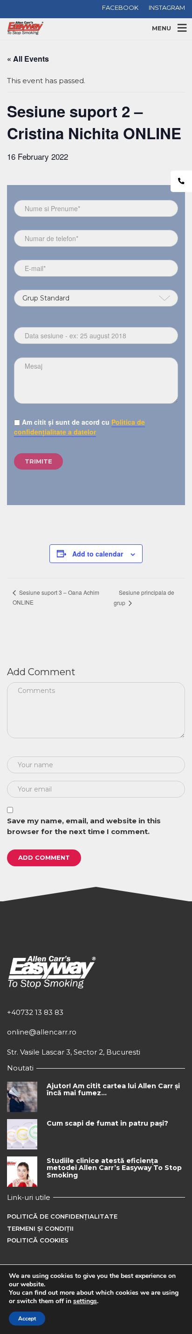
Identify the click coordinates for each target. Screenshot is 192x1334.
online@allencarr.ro (41, 1031)
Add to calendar (97, 553)
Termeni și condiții (40, 1228)
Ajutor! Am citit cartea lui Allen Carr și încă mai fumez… (113, 1089)
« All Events (28, 58)
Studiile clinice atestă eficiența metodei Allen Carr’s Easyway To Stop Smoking (114, 1167)
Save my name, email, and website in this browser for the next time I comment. (84, 826)
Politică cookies (38, 1240)
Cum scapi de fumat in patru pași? (107, 1123)
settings (85, 1301)
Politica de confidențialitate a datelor (79, 426)
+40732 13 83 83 (35, 1012)
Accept (27, 1318)
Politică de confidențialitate (62, 1216)
